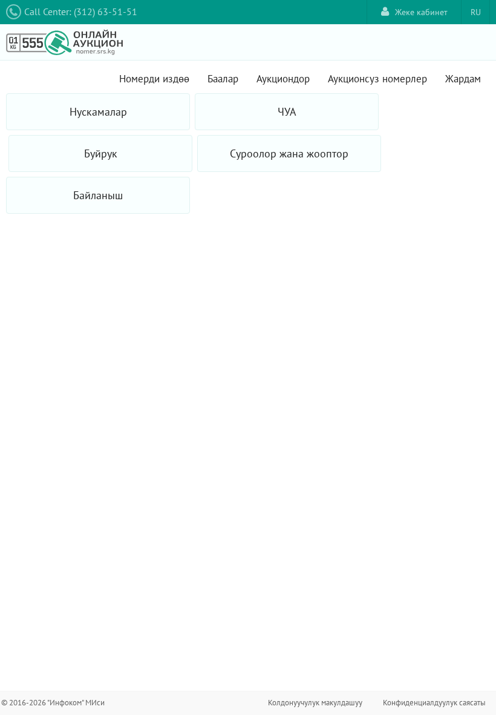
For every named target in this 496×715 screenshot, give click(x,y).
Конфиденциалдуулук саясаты (434, 702)
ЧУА (287, 112)
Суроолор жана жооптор (289, 153)
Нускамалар (98, 112)
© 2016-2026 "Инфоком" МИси (53, 702)
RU (476, 12)
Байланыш (98, 195)
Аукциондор (283, 78)
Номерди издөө (154, 78)
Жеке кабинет (421, 12)
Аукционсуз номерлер (377, 78)
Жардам (463, 78)
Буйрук (100, 153)
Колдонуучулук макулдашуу (315, 702)
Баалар (222, 78)
